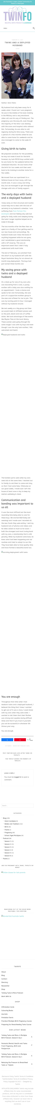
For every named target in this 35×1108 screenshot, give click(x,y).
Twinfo (9, 745)
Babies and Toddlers (19, 745)
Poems (7, 830)
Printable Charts (7, 1017)
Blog (28, 745)
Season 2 (8, 844)
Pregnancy (8, 832)
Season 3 (8, 847)
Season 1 (8, 841)
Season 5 (8, 853)
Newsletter (5, 986)
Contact (4, 979)
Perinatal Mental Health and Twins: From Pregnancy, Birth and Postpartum (14, 1046)
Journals (4, 1014)
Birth (6, 827)
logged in (17, 777)
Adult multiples (10, 821)
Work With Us (6, 996)
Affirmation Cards (7, 1007)
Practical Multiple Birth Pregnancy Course (16, 1021)
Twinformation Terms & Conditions (14, 1079)
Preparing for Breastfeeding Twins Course (16, 1024)
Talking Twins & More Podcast (12, 993)
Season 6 (8, 856)
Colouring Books (7, 1010)
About (3, 972)
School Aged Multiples (13, 835)
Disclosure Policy (8, 1076)
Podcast (6, 838)
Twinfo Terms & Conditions (23, 1076)
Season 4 (8, 850)
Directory (4, 982)
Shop (3, 989)
